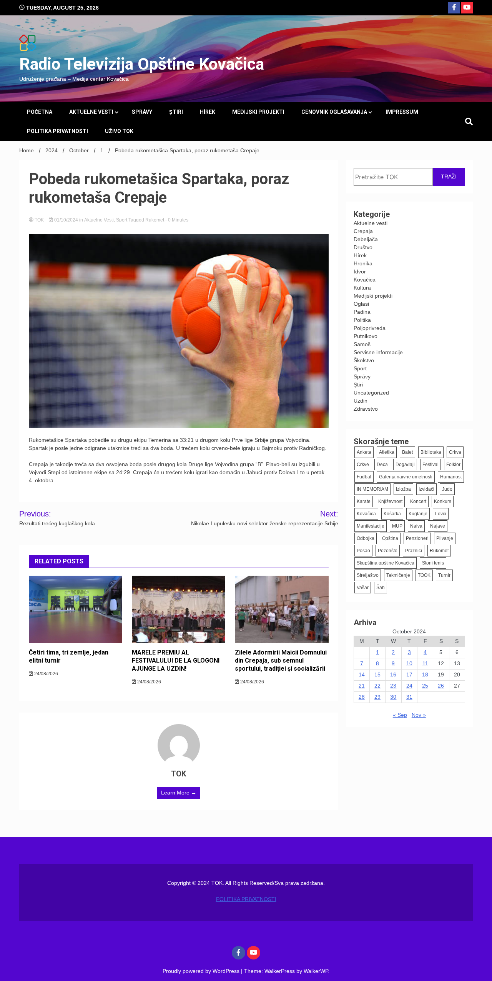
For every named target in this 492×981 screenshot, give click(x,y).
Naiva (416, 526)
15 (377, 674)
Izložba (403, 489)
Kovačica (365, 279)
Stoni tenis (433, 563)
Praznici (413, 550)
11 (425, 663)
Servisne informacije (378, 352)
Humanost (451, 477)
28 (362, 697)
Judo (447, 489)
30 (393, 697)
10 (409, 663)
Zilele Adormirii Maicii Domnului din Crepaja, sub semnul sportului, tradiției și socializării (281, 660)
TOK (39, 220)
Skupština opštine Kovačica (385, 563)
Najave (437, 526)
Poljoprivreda (370, 328)
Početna (39, 112)
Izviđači (426, 489)
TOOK (424, 575)
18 (425, 674)
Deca (382, 464)
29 (377, 697)
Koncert (418, 501)
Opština (390, 538)
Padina (362, 312)
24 (409, 686)
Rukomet (154, 220)
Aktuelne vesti (91, 112)
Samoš (362, 344)
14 (362, 674)
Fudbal (364, 477)
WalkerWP (316, 971)
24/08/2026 (45, 673)
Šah (380, 587)
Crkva (455, 452)
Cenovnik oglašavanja (334, 112)
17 (409, 674)
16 (393, 674)
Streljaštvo (368, 575)
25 (425, 686)
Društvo (363, 247)
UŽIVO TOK (119, 131)
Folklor (453, 464)
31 (409, 697)
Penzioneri (417, 538)
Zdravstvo (366, 409)
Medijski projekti (258, 112)
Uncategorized (371, 393)
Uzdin (360, 401)
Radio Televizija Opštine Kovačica (141, 63)
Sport (121, 220)
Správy (142, 112)
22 (377, 686)
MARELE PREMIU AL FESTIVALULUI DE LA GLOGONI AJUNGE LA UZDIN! (175, 660)
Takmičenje (398, 575)
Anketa (364, 452)
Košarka (392, 513)
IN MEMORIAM (372, 489)
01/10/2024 (66, 220)
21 (362, 686)
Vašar (363, 587)
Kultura (362, 288)
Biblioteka (431, 452)
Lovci (440, 513)
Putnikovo (365, 336)
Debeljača (366, 239)
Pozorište (387, 550)
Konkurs (442, 501)
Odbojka (365, 538)
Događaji (405, 464)
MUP (397, 526)
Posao (363, 550)
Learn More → (178, 792)
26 (441, 686)
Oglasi (361, 304)
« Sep (400, 715)
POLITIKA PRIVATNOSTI (57, 131)
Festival (430, 464)
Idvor (360, 271)
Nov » (419, 715)
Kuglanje (418, 513)
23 (393, 686)
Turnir (444, 575)
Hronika (363, 263)
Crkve (363, 464)
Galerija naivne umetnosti (405, 477)
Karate (364, 501)
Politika (362, 320)
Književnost (390, 501)
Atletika (386, 452)
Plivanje (444, 538)
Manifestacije (370, 526)
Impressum (402, 112)
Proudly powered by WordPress (202, 971)
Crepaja (363, 231)
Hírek (207, 112)
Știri (176, 112)
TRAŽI (449, 176)
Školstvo (364, 360)
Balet (407, 452)
